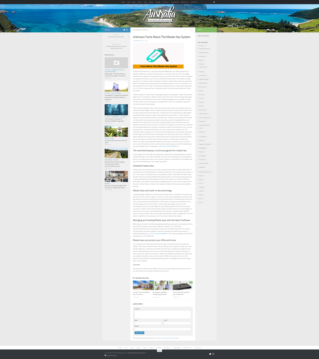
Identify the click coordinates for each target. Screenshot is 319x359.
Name (136, 320)
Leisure (140, 2)
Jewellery (201, 140)
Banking (201, 60)
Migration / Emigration (205, 144)
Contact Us (194, 2)
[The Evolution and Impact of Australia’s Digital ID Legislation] (116, 109)
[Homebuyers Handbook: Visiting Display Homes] (163, 285)
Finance (201, 102)
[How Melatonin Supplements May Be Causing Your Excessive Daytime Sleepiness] (116, 86)
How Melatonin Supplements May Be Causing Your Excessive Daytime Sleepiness (116, 97)
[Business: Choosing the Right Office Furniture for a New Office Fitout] (116, 176)
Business (107, 183)
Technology (202, 155)
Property (201, 152)
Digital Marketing (203, 79)
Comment (137, 309)
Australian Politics (203, 52)
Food (128, 2)
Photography (202, 148)
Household (202, 121)
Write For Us (184, 2)
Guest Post (138, 40)
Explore (151, 2)
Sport (133, 2)
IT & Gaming (123, 117)
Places (123, 2)
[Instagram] (127, 30)
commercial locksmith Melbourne (168, 146)
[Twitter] (124, 30)
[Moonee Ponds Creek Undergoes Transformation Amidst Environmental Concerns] (116, 152)
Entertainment (203, 83)
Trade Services (203, 67)
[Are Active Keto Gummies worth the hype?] (116, 131)
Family (201, 179)
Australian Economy (204, 49)
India (200, 128)
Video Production (203, 163)
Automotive (202, 56)
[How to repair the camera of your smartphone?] (183, 285)
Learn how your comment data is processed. (167, 338)
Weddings (201, 167)
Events (201, 91)
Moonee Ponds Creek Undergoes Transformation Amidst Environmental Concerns (115, 164)
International (174, 2)
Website (137, 326)
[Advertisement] (206, 238)
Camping (201, 71)
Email (166, 320)
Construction (202, 75)
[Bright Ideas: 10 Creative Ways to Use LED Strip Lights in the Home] (116, 62)
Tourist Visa (202, 159)
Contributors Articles (140, 30)
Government (115, 117)
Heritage (157, 2)
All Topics (165, 2)
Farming (201, 94)
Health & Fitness (116, 93)
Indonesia (201, 132)
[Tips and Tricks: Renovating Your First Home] (143, 285)
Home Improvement (110, 71)
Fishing (201, 106)
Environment (108, 160)
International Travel (204, 125)
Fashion (201, 98)
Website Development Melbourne (137, 353)
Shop (145, 2)
